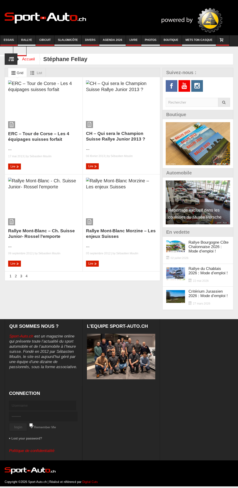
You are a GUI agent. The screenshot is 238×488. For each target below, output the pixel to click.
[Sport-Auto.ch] (45, 17)
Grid (19, 73)
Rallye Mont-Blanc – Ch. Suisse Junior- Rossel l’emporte (41, 233)
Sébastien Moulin (41, 156)
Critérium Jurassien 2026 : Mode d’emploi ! (208, 293)
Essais (9, 40)
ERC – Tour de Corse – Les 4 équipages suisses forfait (38, 136)
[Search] (224, 102)
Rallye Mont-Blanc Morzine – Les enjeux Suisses (121, 233)
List (39, 73)
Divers (90, 40)
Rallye (26, 40)
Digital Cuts (90, 482)
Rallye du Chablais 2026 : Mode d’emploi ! (208, 270)
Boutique (171, 40)
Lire (13, 166)
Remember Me (45, 427)
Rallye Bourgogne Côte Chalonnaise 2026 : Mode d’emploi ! (208, 246)
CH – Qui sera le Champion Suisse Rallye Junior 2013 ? (115, 136)
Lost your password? (26, 438)
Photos (150, 40)
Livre (133, 40)
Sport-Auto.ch (21, 336)
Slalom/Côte (68, 40)
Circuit (45, 40)
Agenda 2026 (112, 40)
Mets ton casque (198, 40)
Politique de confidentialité (31, 451)
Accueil (28, 59)
